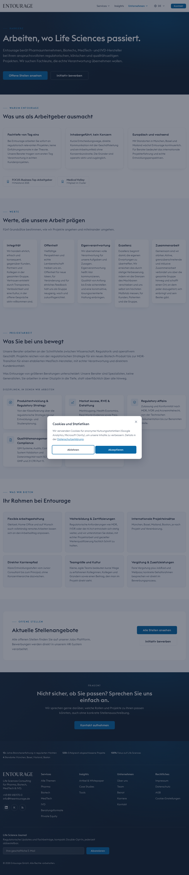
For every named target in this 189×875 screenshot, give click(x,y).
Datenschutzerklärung (70, 439)
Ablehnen (73, 449)
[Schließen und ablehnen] (136, 421)
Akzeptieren (115, 449)
